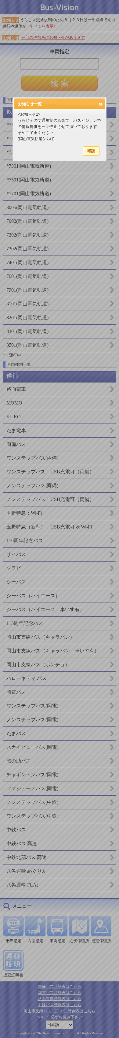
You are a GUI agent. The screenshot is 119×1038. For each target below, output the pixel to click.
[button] (100, 104)
